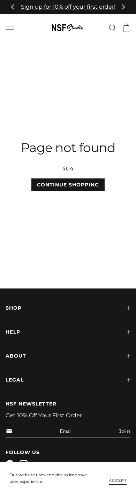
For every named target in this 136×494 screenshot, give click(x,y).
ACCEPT (118, 480)
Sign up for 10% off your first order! (68, 6)
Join (124, 431)
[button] (10, 27)
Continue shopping (68, 185)
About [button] (16, 356)
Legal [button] (15, 380)
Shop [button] (14, 308)
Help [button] (13, 332)
